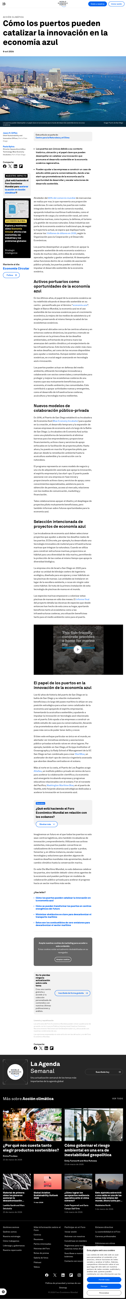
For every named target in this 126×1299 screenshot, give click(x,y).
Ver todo (117, 1098)
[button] (78, 649)
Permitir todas (104, 1280)
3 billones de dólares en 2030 (61, 233)
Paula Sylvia (8, 146)
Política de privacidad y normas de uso (63, 1283)
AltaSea (38, 771)
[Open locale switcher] (3, 1292)
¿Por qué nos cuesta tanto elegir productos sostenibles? (31, 1147)
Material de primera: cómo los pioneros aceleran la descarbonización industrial (14, 1197)
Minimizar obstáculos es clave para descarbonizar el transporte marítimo (63, 915)
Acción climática (13, 17)
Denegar (104, 1286)
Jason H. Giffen (10, 133)
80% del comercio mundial (61, 198)
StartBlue (80, 754)
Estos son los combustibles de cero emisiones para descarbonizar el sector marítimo (63, 924)
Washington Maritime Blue (60, 785)
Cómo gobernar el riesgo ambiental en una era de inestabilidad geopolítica (87, 1150)
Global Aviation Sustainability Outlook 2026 (46, 1195)
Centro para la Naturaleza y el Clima (52, 137)
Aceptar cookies (63, 959)
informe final (82, 599)
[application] (78, 650)
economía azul (80, 305)
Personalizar (104, 1293)
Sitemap (63, 1287)
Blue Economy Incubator (65, 421)
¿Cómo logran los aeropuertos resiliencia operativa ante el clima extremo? (76, 1196)
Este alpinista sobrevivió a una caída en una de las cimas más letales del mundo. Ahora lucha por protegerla (108, 1197)
